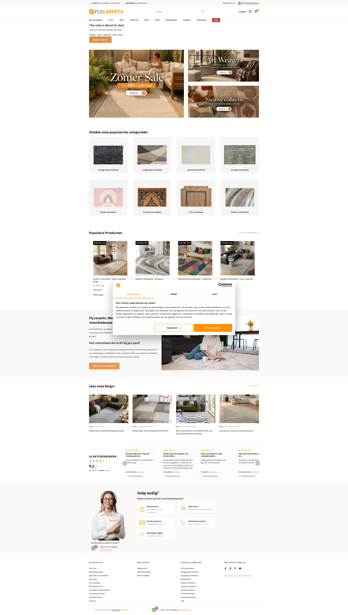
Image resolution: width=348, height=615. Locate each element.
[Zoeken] (203, 11)
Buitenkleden (171, 20)
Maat (147, 20)
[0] (255, 11)
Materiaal (134, 20)
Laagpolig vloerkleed (189, 575)
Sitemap (92, 601)
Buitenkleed (186, 579)
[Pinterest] (235, 569)
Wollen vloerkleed (188, 583)
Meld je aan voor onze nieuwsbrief (238, 575)
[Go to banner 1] (136, 84)
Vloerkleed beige (188, 593)
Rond (157, 20)
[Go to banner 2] (223, 66)
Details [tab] (174, 294)
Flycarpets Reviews (97, 593)
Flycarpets (115, 610)
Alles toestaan (213, 328)
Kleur (122, 20)
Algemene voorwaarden (99, 575)
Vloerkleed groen (188, 590)
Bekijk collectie (100, 39)
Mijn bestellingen (144, 572)
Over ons (93, 568)
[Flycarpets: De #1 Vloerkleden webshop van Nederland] (106, 11)
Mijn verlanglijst (143, 575)
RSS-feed (124, 610)
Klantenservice (229, 3)
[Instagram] (230, 569)
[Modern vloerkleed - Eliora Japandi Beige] (110, 258)
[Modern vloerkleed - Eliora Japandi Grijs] (237, 258)
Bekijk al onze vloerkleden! (104, 366)
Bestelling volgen (96, 572)
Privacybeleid (94, 583)
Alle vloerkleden (95, 20)
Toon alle (253, 386)
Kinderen (187, 20)
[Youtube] (240, 569)
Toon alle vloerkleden (248, 232)
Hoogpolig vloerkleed (189, 572)
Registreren (142, 568)
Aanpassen (172, 328)
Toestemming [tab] (133, 294)
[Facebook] (225, 569)
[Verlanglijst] (250, 11)
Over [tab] (214, 294)
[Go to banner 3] (223, 102)
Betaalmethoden (96, 586)
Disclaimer (93, 579)
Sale (216, 20)
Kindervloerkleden (188, 597)
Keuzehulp (201, 20)
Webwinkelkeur (252, 3)
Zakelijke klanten (96, 597)
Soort (111, 20)
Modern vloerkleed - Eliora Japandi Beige (109, 280)
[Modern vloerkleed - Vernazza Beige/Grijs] (153, 258)
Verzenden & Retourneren (99, 590)
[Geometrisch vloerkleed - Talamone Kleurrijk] (195, 258)
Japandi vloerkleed (188, 586)
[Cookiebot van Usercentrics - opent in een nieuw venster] (220, 285)
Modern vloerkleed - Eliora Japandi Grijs (236, 280)
